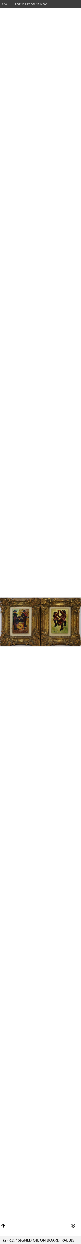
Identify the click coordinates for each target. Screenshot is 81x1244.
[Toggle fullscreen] (60, 4)
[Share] (68, 4)
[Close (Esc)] (77, 4)
